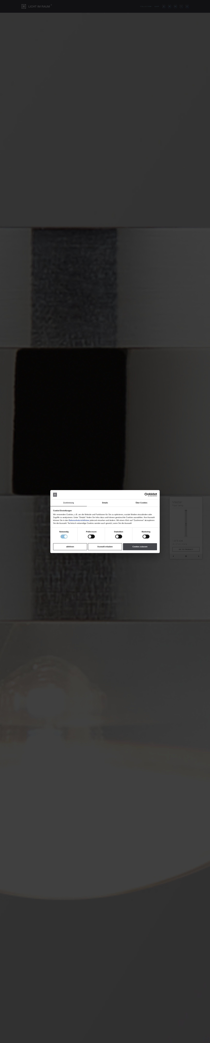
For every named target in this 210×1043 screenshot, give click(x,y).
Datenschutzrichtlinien (79, 520)
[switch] (91, 536)
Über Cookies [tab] (141, 503)
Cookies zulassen (139, 547)
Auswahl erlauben (105, 547)
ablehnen (70, 547)
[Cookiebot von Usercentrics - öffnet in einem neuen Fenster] (146, 494)
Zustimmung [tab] (68, 503)
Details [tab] (105, 503)
